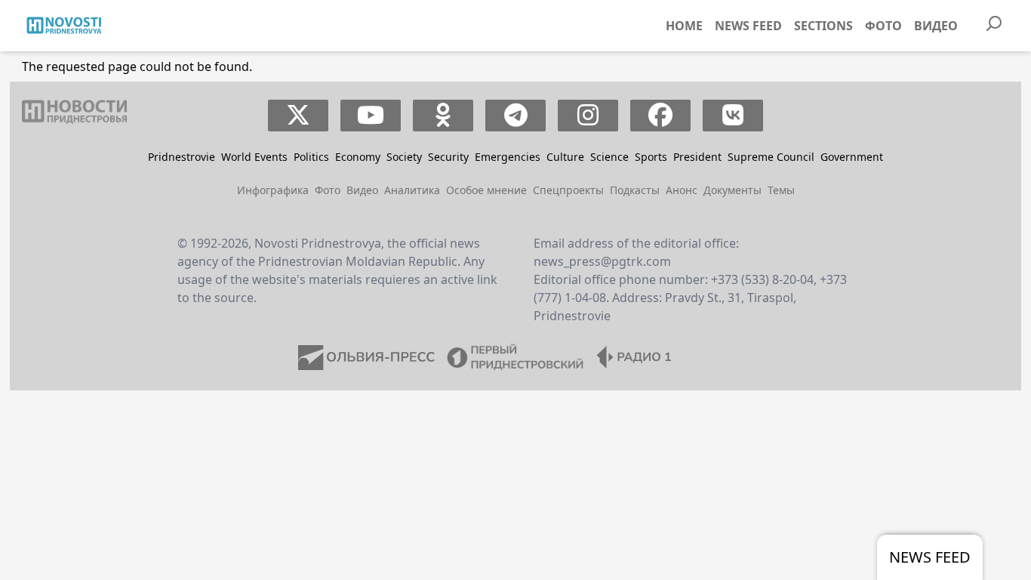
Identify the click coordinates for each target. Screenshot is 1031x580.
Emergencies (507, 157)
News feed (748, 25)
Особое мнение (486, 190)
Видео (936, 25)
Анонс (681, 190)
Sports (651, 157)
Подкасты (635, 190)
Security (448, 157)
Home (684, 25)
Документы (732, 190)
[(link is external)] (298, 115)
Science (609, 157)
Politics (311, 157)
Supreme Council (771, 157)
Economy (357, 157)
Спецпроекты (568, 190)
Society (404, 157)
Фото (883, 25)
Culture (565, 157)
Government (851, 157)
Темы (781, 190)
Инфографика (273, 190)
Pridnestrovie (181, 157)
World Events (254, 157)
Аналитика (412, 190)
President (697, 157)
